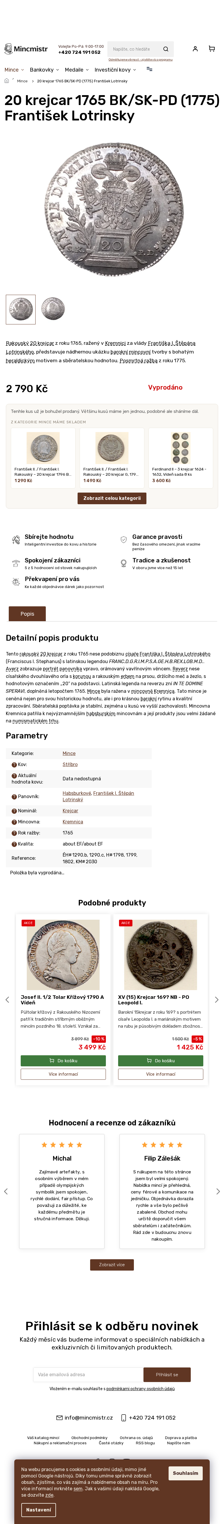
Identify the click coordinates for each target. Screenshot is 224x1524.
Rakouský (17, 343)
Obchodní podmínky (89, 1437)
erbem (127, 676)
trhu (53, 721)
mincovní (139, 352)
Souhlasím (185, 1473)
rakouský (29, 654)
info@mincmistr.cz (89, 1417)
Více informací (63, 1074)
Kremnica (164, 691)
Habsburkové (77, 793)
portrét (50, 669)
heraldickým (20, 360)
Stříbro (70, 764)
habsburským (101, 713)
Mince (93, 691)
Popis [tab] (27, 614)
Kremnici (115, 343)
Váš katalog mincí (43, 1437)
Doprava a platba (181, 1437)
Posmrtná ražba (139, 360)
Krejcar (70, 810)
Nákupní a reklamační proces (60, 1442)
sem (78, 1488)
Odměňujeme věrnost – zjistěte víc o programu (140, 59)
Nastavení (38, 1510)
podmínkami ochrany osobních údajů (140, 1388)
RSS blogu (145, 1442)
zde (49, 1495)
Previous (8, 999)
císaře (132, 654)
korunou (82, 676)
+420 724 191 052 (152, 1417)
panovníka (71, 669)
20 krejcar (42, 343)
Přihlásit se (167, 1374)
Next (218, 999)
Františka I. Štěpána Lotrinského (175, 654)
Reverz (180, 669)
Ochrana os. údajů (136, 1437)
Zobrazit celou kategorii (112, 498)
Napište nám (178, 1442)
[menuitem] (15, 70)
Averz (12, 669)
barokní (119, 352)
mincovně (142, 691)
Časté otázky (111, 1442)
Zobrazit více (112, 1264)
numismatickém (30, 721)
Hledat (166, 49)
